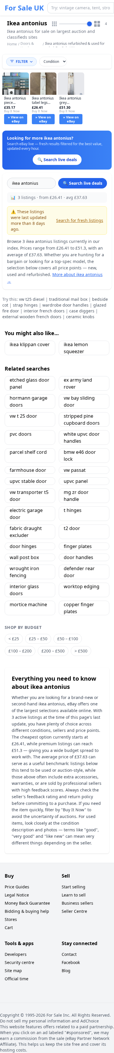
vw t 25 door (23, 416)
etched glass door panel (29, 383)
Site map (13, 970)
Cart (9, 927)
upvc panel (76, 481)
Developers (16, 954)
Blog (66, 970)
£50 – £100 (67, 638)
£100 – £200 (20, 651)
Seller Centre (74, 911)
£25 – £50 (38, 638)
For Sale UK (24, 7)
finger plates (78, 546)
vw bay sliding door (79, 401)
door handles (78, 557)
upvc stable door (28, 481)
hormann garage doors (28, 401)
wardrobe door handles (65, 305)
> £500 (81, 651)
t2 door (72, 528)
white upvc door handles (82, 437)
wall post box (24, 557)
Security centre (19, 962)
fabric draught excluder (26, 531)
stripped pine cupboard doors (82, 419)
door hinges (23, 546)
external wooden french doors (31, 316)
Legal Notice (17, 895)
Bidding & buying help (27, 911)
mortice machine (28, 604)
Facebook (71, 962)
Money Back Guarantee (27, 903)
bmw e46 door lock (80, 455)
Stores (11, 919)
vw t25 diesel (31, 299)
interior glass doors (24, 590)
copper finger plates (79, 608)
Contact (69, 954)
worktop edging (81, 586)
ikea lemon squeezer (76, 348)
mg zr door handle (76, 495)
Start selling (73, 887)
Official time (16, 978)
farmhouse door (28, 470)
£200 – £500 (53, 651)
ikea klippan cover (30, 344)
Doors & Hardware (28, 46)
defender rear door (79, 572)
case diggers (81, 311)
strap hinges (25, 305)
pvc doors (21, 434)
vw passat (75, 470)
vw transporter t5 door (29, 495)
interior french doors (44, 311)
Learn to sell (74, 895)
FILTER (22, 61)
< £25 (13, 638)
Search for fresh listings (79, 220)
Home (12, 44)
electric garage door (26, 513)
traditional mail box (68, 299)
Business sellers (77, 903)
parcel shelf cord (28, 452)
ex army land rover (78, 383)
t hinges (73, 510)
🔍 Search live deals (82, 183)
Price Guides (17, 887)
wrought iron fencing (24, 572)
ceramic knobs (80, 316)
